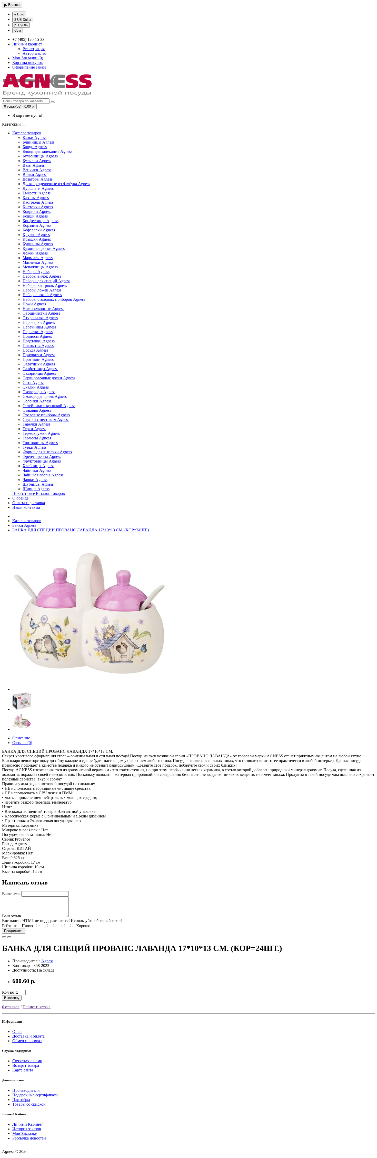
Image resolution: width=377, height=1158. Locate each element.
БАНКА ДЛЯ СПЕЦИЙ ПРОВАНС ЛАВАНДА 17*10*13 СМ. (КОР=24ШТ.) (80, 530)
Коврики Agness (37, 211)
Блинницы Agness (38, 142)
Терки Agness (34, 429)
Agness (47, 961)
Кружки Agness (36, 234)
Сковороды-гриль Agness (45, 396)
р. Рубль (21, 25)
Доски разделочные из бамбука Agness (56, 184)
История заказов (26, 1129)
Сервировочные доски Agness (49, 378)
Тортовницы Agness (40, 442)
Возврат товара (25, 1065)
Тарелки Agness (36, 424)
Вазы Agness (34, 165)
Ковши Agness (35, 216)
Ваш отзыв (11, 916)
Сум (17, 30)
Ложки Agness (35, 253)
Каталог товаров (26, 133)
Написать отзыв (37, 1007)
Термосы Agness (37, 438)
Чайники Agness (37, 470)
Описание (21, 738)
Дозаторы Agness (38, 179)
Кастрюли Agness (38, 202)
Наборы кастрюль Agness (45, 285)
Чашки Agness (35, 479)
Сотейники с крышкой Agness (49, 405)
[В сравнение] (9, 937)
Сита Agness (33, 382)
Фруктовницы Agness (42, 461)
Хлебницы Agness (38, 466)
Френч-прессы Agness (42, 456)
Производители (26, 1090)
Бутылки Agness (37, 160)
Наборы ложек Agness (42, 290)
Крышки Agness (37, 239)
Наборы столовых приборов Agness (54, 299)
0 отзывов (10, 1007)
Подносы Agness (37, 336)
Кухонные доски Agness (44, 248)
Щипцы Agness (36, 489)
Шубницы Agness (38, 484)
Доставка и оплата (28, 1036)
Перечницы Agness (39, 327)
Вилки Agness (35, 174)
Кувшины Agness (38, 244)
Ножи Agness (34, 304)
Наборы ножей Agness (42, 295)
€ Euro (19, 14)
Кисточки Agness (38, 207)
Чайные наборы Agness (43, 475)
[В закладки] (4, 937)
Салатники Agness (39, 364)
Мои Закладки (24, 1133)
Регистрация (34, 48)
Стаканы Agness (37, 410)
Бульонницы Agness (40, 156)
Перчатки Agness (38, 331)
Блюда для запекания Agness (47, 151)
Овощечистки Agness (41, 313)
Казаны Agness (36, 197)
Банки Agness (34, 137)
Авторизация (34, 53)
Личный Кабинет (27, 1124)
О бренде (20, 498)
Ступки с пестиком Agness (46, 419)
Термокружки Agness (41, 433)
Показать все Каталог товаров (38, 493)
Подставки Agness (39, 341)
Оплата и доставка (28, 503)
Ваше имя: (11, 893)
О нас (17, 1031)
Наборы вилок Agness (42, 276)
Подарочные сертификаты (35, 1095)
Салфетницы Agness (40, 368)
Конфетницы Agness (40, 221)
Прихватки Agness (39, 355)
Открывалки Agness (40, 318)
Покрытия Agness (38, 345)
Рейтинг (9, 926)
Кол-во (8, 992)
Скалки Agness (36, 387)
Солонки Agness (37, 401)
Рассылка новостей (29, 1138)
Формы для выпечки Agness (47, 452)
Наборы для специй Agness (46, 281)
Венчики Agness (37, 170)
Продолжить (13, 931)
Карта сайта (22, 1070)
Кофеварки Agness (39, 230)
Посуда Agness (35, 350)
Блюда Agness (35, 147)
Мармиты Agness (38, 258)
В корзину (11, 998)
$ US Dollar (22, 20)
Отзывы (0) (22, 742)
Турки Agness (34, 447)
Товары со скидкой (29, 1104)
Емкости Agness (37, 193)
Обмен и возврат (27, 1041)
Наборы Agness (36, 271)
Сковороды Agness (39, 392)
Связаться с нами (27, 1061)
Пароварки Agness (39, 322)
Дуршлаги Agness (38, 188)
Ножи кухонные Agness (43, 308)
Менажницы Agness (40, 267)
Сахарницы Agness (39, 373)
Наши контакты (26, 507)
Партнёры (21, 1099)
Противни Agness (38, 359)
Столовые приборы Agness (46, 415)
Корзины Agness (37, 225)
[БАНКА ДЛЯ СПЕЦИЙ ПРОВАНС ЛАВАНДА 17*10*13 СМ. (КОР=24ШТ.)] (89, 689)
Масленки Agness (38, 262)
